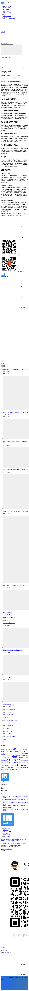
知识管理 (5, 14)
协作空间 (4, 840)
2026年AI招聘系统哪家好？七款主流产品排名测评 (15, 585)
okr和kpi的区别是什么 (8, 704)
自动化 (8, 840)
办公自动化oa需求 (7, 612)
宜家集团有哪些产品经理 (9, 709)
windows (8, 753)
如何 (25, 756)
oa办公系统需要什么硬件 (9, 623)
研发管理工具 (22, 757)
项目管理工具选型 (16, 767)
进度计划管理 (6, 11)
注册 (4, 32)
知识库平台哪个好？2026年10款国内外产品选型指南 (15, 511)
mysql (15, 751)
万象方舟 (17, 840)
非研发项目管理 (7, 6)
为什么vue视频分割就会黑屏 (10, 720)
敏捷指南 (5, 830)
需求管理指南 (6, 834)
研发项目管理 (6, 8)
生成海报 (23, 307)
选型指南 (9, 762)
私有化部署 (13, 760)
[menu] (1, 1)
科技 (19, 75)
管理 (22, 760)
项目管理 (17, 765)
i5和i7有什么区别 (7, 677)
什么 (15, 756)
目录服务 (12, 840)
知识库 (17, 757)
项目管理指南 (6, 836)
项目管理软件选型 (14, 769)
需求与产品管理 (7, 12)
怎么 (2, 757)
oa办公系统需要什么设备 (9, 617)
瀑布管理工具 (9, 757)
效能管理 (22, 839)
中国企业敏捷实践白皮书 (9, 18)
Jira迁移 (7, 751)
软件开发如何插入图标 (8, 725)
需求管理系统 (7, 765)
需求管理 (17, 762)
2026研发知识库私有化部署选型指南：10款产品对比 (15, 469)
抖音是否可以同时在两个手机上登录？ (12, 650)
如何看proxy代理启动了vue (9, 731)
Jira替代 (16, 749)
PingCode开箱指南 (7, 831)
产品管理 (12, 839)
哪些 (20, 756)
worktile (2, 75)
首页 (7, 57)
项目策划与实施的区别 (8, 715)
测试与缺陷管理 (7, 16)
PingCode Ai (6, 17)
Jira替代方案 (6, 9)
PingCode (3, 839)
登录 (2, 32)
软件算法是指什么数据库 (9, 736)
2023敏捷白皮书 (7, 828)
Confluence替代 (6, 749)
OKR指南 (5, 833)
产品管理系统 (15, 753)
